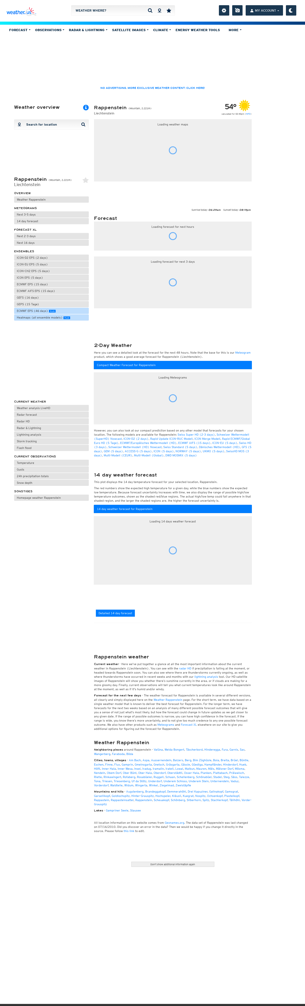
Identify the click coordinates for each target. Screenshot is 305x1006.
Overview (22, 193)
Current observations (35, 456)
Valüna (158, 749)
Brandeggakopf (155, 791)
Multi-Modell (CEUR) (118, 455)
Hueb (242, 764)
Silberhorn (194, 800)
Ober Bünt (130, 772)
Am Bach (135, 760)
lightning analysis (206, 676)
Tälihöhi (234, 800)
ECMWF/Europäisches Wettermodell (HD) (148, 443)
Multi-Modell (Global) (149, 455)
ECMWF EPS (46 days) (36, 310)
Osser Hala (191, 772)
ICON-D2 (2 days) (136, 438)
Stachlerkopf (219, 800)
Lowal (179, 768)
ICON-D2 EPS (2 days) (32, 257)
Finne (109, 764)
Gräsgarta (172, 764)
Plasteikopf (231, 796)
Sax (242, 749)
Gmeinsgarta (143, 764)
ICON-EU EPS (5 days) (32, 264)
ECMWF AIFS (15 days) (194, 443)
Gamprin (127, 764)
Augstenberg (135, 791)
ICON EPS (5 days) (30, 277)
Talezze (244, 777)
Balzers (178, 760)
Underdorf (155, 781)
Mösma (239, 768)
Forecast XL (25, 229)
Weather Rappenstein (31, 199)
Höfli (97, 768)
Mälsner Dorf (224, 768)
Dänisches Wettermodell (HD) (219, 447)
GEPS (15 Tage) (28, 304)
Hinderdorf (230, 764)
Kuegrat (188, 796)
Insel (137, 768)
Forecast (19, 30)
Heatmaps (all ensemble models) (43, 317)
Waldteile (116, 785)
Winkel (153, 785)
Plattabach (220, 772)
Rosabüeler (144, 777)
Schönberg (178, 800)
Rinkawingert (112, 777)
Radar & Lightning (29, 428)
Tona (97, 781)
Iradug (146, 768)
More (234, 30)
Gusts (20, 469)
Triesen (107, 781)
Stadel (217, 777)
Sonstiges (23, 491)
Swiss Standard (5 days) (180, 447)
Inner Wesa (125, 768)
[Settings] (224, 10)
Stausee (135, 810)
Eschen (99, 764)
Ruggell (159, 777)
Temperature (25, 462)
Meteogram (243, 352)
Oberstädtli (174, 772)
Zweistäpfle (183, 785)
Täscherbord (194, 749)
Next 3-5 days (26, 214)
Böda (129, 754)
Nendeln (99, 772)
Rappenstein (143, 800)
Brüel (234, 760)
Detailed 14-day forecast (115, 613)
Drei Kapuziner (197, 791)
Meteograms (25, 208)
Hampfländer (212, 764)
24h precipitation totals (33, 476)
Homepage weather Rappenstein (39, 497)
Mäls (211, 768)
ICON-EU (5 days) (224, 443)
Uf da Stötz (139, 781)
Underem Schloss (175, 781)
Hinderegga (212, 749)
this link (129, 831)
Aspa (146, 760)
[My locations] (169, 10)
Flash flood (24, 448)
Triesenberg (122, 781)
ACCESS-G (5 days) (138, 451)
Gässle (185, 764)
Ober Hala (145, 772)
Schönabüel (204, 777)
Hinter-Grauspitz (142, 796)
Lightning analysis (29, 434)
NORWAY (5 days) (188, 451)
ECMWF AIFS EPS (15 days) (36, 291)
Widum (128, 785)
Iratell (170, 768)
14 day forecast (27, 221)
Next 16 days (26, 242)
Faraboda (118, 754)
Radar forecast (27, 414)
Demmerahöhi (176, 791)
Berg (188, 760)
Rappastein (101, 800)
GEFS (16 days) (28, 297)
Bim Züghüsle (202, 760)
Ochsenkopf (215, 796)
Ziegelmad (167, 785)
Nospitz (200, 796)
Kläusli (176, 796)
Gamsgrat (231, 791)
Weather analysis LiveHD (33, 408)
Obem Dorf (114, 772)
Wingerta (141, 785)
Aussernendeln (161, 760)
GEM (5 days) (113, 451)
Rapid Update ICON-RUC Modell (171, 438)
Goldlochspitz (121, 796)
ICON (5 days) (164, 451)
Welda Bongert (174, 749)
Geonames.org (174, 822)
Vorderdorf (101, 785)
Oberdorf (160, 772)
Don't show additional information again (172, 864)
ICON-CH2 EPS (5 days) (33, 271)
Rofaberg (129, 777)
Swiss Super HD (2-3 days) (196, 434)
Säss (234, 777)
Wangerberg (102, 754)
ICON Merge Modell (207, 438)
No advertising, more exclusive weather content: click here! (152, 88)
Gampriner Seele (117, 810)
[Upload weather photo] (237, 10)
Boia (216, 760)
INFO (248, 114)
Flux (117, 764)
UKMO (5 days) (213, 451)
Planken (206, 772)
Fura (225, 749)
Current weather (30, 401)
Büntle (244, 760)
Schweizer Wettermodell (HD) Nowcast (135, 447)
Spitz (206, 800)
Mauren (201, 768)
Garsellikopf (102, 796)
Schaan (170, 777)
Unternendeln (219, 781)
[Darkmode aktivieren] (291, 10)
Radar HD (23, 421)
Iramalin (158, 768)
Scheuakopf (161, 800)
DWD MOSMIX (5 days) (181, 455)
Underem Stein (199, 781)
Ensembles (24, 251)
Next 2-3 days (26, 236)
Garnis (233, 749)
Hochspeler (162, 796)
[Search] (150, 10)
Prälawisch (236, 772)
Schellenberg (185, 777)
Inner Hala (109, 768)
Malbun (190, 768)
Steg (226, 777)
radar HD (185, 668)
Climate (161, 30)
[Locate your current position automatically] (159, 10)
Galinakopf (216, 791)
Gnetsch (159, 764)
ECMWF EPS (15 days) (32, 284)
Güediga (197, 764)
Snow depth (24, 482)
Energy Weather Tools (198, 30)
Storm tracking (27, 441)
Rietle (98, 777)
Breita (225, 760)
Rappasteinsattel (122, 800)
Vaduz (235, 781)
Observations (49, 30)
